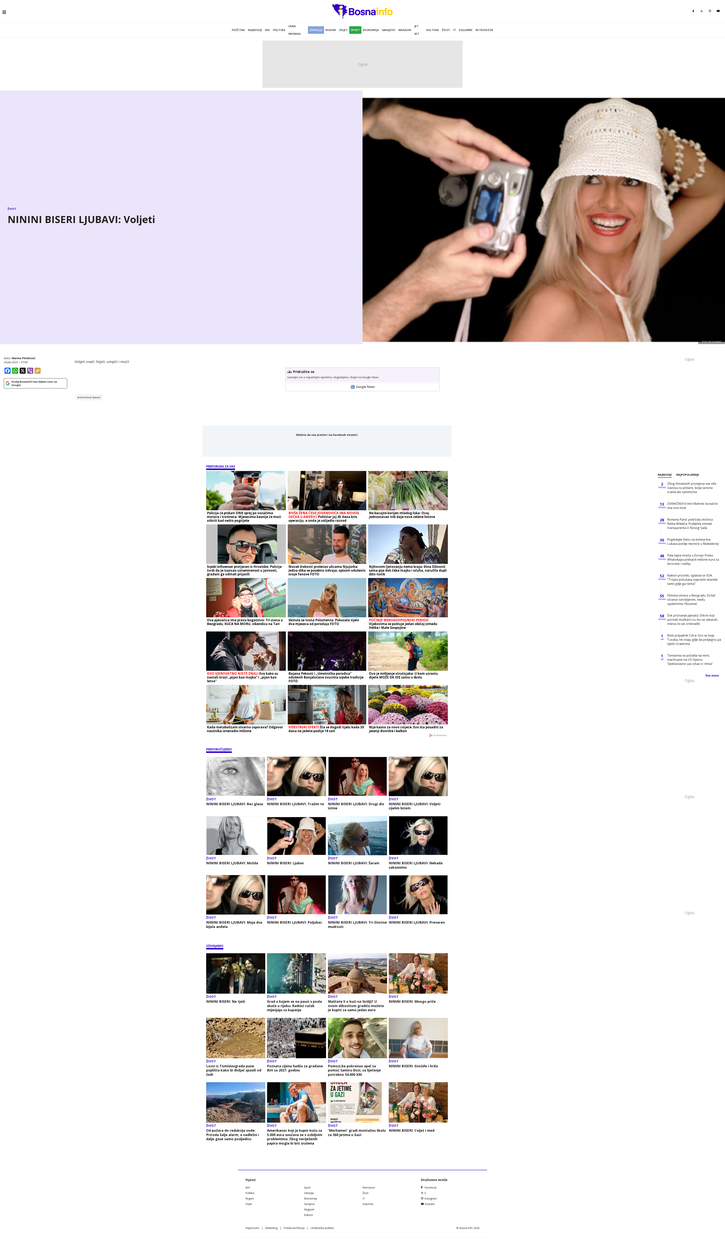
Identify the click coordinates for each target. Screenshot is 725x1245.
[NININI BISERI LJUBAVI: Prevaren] (418, 895)
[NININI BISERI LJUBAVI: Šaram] (357, 835)
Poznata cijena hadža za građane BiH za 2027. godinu (295, 1068)
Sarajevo (388, 30)
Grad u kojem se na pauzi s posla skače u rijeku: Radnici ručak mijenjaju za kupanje (294, 1005)
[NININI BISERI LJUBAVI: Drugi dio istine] (357, 776)
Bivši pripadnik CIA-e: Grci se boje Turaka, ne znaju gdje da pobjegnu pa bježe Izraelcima (694, 639)
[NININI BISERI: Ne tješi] (235, 973)
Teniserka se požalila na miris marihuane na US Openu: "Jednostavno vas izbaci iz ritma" (690, 659)
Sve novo (712, 675)
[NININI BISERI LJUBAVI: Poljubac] (296, 895)
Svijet (343, 30)
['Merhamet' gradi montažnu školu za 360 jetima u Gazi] (357, 1102)
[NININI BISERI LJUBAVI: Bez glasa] (235, 776)
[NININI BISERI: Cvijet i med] (418, 1102)
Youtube (429, 1204)
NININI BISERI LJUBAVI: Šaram (353, 863)
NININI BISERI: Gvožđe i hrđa (413, 1066)
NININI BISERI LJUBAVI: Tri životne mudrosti (357, 924)
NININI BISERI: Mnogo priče (412, 1001)
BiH (267, 30)
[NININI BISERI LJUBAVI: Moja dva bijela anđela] (235, 895)
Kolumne (466, 30)
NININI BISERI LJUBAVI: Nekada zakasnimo (416, 865)
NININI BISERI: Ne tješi (225, 1001)
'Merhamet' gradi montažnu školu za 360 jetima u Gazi (357, 1132)
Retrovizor (484, 30)
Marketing (271, 1228)
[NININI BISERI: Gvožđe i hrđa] (418, 1038)
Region (330, 30)
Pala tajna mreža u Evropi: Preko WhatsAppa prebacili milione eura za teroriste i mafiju (693, 559)
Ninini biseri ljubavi (89, 397)
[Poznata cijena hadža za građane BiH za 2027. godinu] (296, 1038)
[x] (702, 11)
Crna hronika (294, 30)
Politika (279, 30)
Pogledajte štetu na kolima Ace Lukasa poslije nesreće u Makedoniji (693, 541)
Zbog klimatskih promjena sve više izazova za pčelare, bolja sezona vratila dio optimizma (691, 488)
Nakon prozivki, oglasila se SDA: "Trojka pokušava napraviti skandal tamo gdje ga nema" (692, 579)
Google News (365, 387)
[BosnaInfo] (362, 11)
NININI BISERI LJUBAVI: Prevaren (417, 922)
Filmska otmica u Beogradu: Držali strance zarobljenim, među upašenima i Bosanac (691, 599)
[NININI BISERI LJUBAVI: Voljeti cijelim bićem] (418, 776)
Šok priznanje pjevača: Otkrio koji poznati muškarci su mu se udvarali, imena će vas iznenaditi (692, 619)
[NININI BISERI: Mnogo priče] (418, 973)
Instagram (430, 1198)
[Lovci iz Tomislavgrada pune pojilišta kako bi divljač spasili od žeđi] (235, 1038)
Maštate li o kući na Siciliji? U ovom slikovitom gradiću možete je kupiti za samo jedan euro (356, 1005)
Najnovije (255, 30)
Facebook (430, 1187)
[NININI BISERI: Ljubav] (296, 835)
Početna (238, 30)
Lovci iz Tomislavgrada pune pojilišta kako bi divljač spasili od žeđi (233, 1070)
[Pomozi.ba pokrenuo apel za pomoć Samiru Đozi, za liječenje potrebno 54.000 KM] (357, 1038)
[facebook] (693, 11)
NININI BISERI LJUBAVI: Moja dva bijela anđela (234, 924)
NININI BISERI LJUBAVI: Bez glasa (234, 804)
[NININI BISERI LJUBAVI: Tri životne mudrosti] (357, 895)
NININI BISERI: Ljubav (285, 863)
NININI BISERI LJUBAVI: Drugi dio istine (356, 806)
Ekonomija (371, 30)
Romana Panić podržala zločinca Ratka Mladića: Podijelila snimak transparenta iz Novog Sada (690, 523)
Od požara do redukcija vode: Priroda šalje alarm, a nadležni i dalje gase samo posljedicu (232, 1134)
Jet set (416, 30)
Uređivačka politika (322, 1228)
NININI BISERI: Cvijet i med (411, 1130)
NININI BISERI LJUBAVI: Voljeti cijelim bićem (414, 806)
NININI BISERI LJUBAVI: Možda (232, 863)
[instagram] (710, 11)
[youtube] (718, 11)
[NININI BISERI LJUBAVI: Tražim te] (296, 776)
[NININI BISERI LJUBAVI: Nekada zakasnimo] (418, 835)
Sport (355, 30)
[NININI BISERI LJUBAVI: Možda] (235, 835)
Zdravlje (315, 30)
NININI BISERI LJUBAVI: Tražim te (295, 804)
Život (446, 30)
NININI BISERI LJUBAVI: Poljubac (294, 922)
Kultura (432, 30)
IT (454, 30)
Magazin (404, 30)
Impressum (252, 1228)
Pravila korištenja (294, 1228)
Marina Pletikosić (23, 358)
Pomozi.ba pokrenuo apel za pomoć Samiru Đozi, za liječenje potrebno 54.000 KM (354, 1070)
